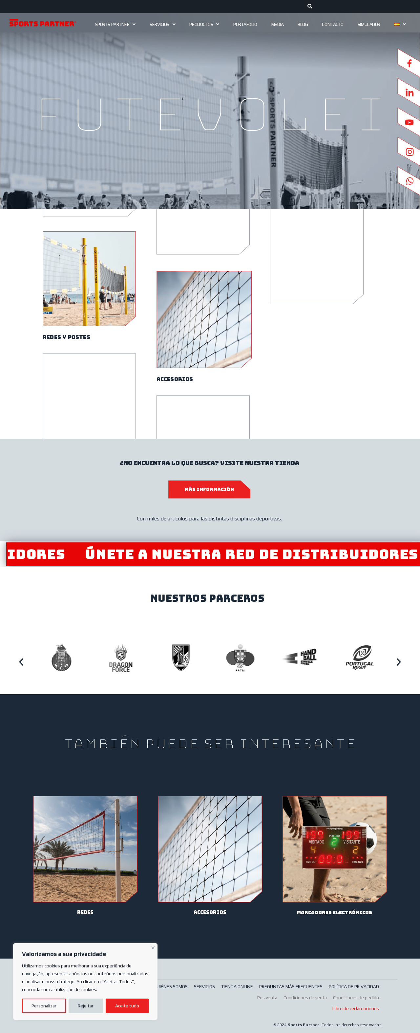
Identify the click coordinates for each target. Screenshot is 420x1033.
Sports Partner (112, 24)
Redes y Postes (66, 337)
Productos (201, 24)
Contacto (332, 24)
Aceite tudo (127, 1005)
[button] (21, 662)
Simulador (369, 24)
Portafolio (245, 24)
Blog (303, 24)
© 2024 (280, 1025)
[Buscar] (310, 6)
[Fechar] (153, 947)
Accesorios (175, 379)
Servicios (159, 24)
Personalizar (44, 1005)
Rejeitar (86, 1005)
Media (277, 24)
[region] (85, 981)
